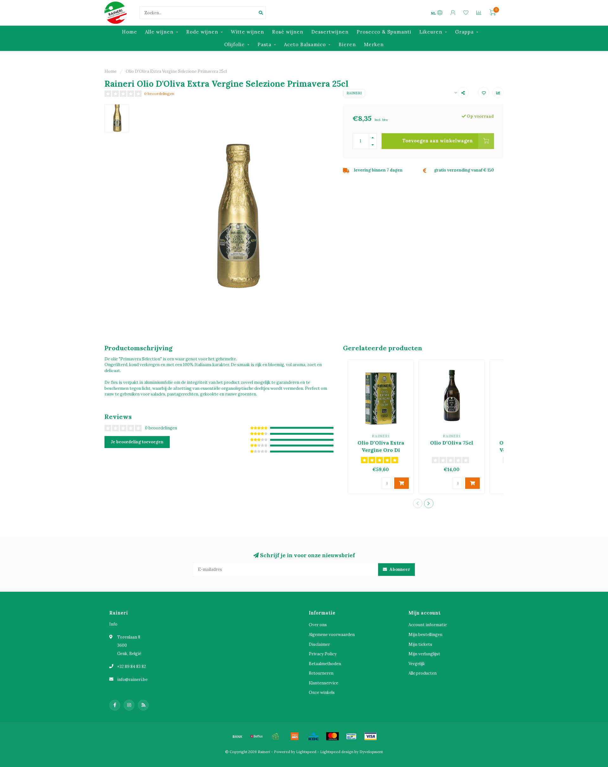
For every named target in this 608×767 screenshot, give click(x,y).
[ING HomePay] (294, 736)
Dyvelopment (371, 751)
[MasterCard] (332, 736)
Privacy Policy (323, 654)
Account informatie (427, 624)
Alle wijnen (159, 32)
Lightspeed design (336, 751)
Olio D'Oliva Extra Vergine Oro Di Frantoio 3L (381, 450)
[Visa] (370, 736)
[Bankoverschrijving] (237, 736)
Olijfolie (234, 44)
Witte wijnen (247, 32)
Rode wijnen (202, 32)
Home (129, 32)
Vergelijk (416, 663)
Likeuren (430, 32)
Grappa (464, 32)
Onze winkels (322, 692)
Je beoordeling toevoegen (137, 442)
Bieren (347, 44)
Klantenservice (323, 683)
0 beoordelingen (159, 93)
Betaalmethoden (325, 663)
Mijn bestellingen (425, 634)
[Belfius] (256, 736)
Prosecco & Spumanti (384, 32)
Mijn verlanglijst (424, 654)
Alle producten (422, 673)
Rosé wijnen (287, 32)
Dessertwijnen (330, 32)
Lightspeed (306, 751)
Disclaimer (319, 644)
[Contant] (275, 736)
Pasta (264, 44)
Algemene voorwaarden (332, 634)
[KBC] (313, 736)
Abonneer (399, 569)
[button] (417, 503)
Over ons (318, 624)
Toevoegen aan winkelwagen (437, 141)
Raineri (354, 93)
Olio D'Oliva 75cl (451, 443)
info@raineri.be (132, 679)
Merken (374, 44)
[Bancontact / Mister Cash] (351, 736)
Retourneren (321, 673)
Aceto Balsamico (305, 44)
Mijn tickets (420, 644)
